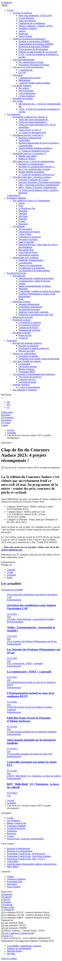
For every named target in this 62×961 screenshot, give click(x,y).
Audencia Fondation (16, 879)
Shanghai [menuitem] (22, 218)
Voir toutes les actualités (12, 589)
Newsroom (12, 884)
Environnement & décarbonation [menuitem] (33, 49)
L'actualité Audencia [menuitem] (22, 85)
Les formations (13, 820)
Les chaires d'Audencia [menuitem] (29, 325)
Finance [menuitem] (22, 283)
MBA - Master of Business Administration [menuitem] (37, 187)
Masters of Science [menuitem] (27, 158)
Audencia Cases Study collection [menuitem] (33, 312)
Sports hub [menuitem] (23, 33)
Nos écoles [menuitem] (18, 101)
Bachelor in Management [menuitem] (29, 138)
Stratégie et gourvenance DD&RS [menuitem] (33, 41)
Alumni (10, 876)
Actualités (11, 432)
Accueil (10, 430)
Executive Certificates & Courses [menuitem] (33, 179)
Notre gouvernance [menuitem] (27, 20)
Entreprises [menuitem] (12, 340)
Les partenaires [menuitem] (25, 263)
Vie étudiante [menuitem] (19, 226)
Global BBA (13, 861)
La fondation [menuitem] (24, 364)
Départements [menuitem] (19, 275)
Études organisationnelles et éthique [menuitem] (34, 286)
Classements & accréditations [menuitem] (31, 23)
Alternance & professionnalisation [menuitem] (28, 67)
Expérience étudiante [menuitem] (16, 198)
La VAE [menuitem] (22, 72)
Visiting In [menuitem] (23, 338)
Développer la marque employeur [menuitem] (33, 348)
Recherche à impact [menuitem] (22, 320)
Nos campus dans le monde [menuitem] (30, 62)
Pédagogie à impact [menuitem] (21, 301)
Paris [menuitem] (20, 205)
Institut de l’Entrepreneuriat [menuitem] (30, 260)
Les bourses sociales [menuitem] (27, 366)
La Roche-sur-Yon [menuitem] (26, 208)
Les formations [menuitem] (13, 114)
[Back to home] (6, 2)
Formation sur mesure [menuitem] (28, 356)
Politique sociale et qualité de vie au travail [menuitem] (37, 52)
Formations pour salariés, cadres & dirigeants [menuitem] (38, 358)
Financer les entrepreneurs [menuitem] (30, 265)
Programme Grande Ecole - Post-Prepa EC (26, 853)
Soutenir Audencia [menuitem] (21, 384)
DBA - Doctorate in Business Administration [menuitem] (38, 185)
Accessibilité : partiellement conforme (24, 946)
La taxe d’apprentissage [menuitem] (29, 387)
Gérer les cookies (9, 958)
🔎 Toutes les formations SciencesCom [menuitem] (36, 174)
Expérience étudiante (16, 825)
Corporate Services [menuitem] (27, 379)
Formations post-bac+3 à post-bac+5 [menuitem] (29, 153)
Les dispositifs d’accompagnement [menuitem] (34, 270)
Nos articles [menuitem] (23, 88)
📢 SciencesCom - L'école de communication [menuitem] (33, 161)
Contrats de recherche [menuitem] (28, 327)
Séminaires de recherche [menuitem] (29, 330)
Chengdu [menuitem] (22, 213)
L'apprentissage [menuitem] (25, 70)
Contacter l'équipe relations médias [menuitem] (34, 83)
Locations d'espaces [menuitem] (27, 382)
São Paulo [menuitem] (23, 216)
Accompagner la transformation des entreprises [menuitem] (34, 374)
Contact (10, 836)
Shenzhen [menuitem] (22, 211)
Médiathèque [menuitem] (24, 80)
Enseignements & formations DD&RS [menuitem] (35, 44)
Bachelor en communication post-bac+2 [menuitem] (36, 166)
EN (8, 405)
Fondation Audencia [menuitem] (27, 28)
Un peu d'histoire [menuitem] (26, 18)
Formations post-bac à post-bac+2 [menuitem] (28, 135)
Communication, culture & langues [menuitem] (34, 281)
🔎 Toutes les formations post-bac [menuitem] (33, 151)
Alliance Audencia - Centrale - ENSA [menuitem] (35, 26)
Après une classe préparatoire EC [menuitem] (33, 119)
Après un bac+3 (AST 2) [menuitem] (29, 130)
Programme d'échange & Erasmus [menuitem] (33, 65)
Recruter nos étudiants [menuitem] (28, 345)
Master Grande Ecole (16, 823)
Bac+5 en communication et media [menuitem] (34, 169)
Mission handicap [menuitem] (26, 369)
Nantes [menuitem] (21, 203)
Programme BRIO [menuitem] (26, 371)
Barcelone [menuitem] (23, 224)
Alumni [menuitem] (21, 31)
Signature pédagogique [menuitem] (28, 304)
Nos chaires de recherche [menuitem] (29, 377)
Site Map (11, 953)
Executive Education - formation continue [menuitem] (32, 177)
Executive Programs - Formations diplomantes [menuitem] (39, 182)
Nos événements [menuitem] (25, 90)
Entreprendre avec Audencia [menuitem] (25, 257)
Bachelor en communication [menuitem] (31, 164)
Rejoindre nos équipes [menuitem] (23, 98)
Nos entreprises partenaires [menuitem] (25, 390)
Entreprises (12, 831)
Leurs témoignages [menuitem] (27, 93)
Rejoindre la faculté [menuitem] (21, 333)
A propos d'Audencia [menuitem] (22, 13)
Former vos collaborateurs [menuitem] (24, 353)
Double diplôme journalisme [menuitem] (31, 172)
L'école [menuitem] (10, 10)
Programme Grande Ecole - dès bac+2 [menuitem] (30, 117)
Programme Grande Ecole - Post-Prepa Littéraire (29, 856)
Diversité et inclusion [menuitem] (28, 239)
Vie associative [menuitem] (25, 229)
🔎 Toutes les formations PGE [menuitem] (32, 132)
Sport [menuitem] (20, 299)
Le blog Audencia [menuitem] (26, 96)
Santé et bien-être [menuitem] (26, 242)
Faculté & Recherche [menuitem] (16, 273)
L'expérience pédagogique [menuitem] (30, 307)
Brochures (11, 833)
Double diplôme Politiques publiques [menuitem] (35, 148)
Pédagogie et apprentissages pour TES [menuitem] (35, 314)
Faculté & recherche (16, 828)
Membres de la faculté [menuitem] (23, 317)
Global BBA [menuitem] (24, 140)
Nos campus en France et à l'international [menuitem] (31, 200)
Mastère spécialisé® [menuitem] (27, 156)
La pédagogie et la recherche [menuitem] (31, 268)
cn (8, 407)
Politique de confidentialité (19, 948)
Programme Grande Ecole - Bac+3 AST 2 (26, 859)
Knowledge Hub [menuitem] (26, 250)
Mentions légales (14, 951)
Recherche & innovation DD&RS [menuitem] (33, 46)
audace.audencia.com (11, 550)
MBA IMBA (13, 866)
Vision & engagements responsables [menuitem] (29, 39)
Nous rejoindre (13, 887)
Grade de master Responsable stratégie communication (32, 864)
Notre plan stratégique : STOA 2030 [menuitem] (34, 15)
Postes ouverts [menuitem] (24, 335)
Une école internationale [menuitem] (24, 59)
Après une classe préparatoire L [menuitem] (32, 122)
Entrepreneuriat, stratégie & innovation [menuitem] (36, 278)
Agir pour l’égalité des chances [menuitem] (27, 361)
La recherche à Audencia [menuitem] (29, 322)
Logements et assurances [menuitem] (29, 237)
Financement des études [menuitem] (29, 231)
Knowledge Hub (14, 881)
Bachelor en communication (19, 851)
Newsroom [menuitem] (18, 75)
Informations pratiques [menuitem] (28, 255)
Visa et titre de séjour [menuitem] (27, 252)
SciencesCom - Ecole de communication (25, 838)
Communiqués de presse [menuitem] (29, 77)
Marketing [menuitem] (23, 288)
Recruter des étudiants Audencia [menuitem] (27, 343)
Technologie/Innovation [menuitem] (29, 309)
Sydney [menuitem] (21, 221)
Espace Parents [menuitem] (25, 36)
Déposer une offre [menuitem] (26, 351)
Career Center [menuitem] (24, 234)
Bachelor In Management (18, 848)
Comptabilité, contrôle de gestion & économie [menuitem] (39, 291)
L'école (10, 818)
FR (8, 402)
